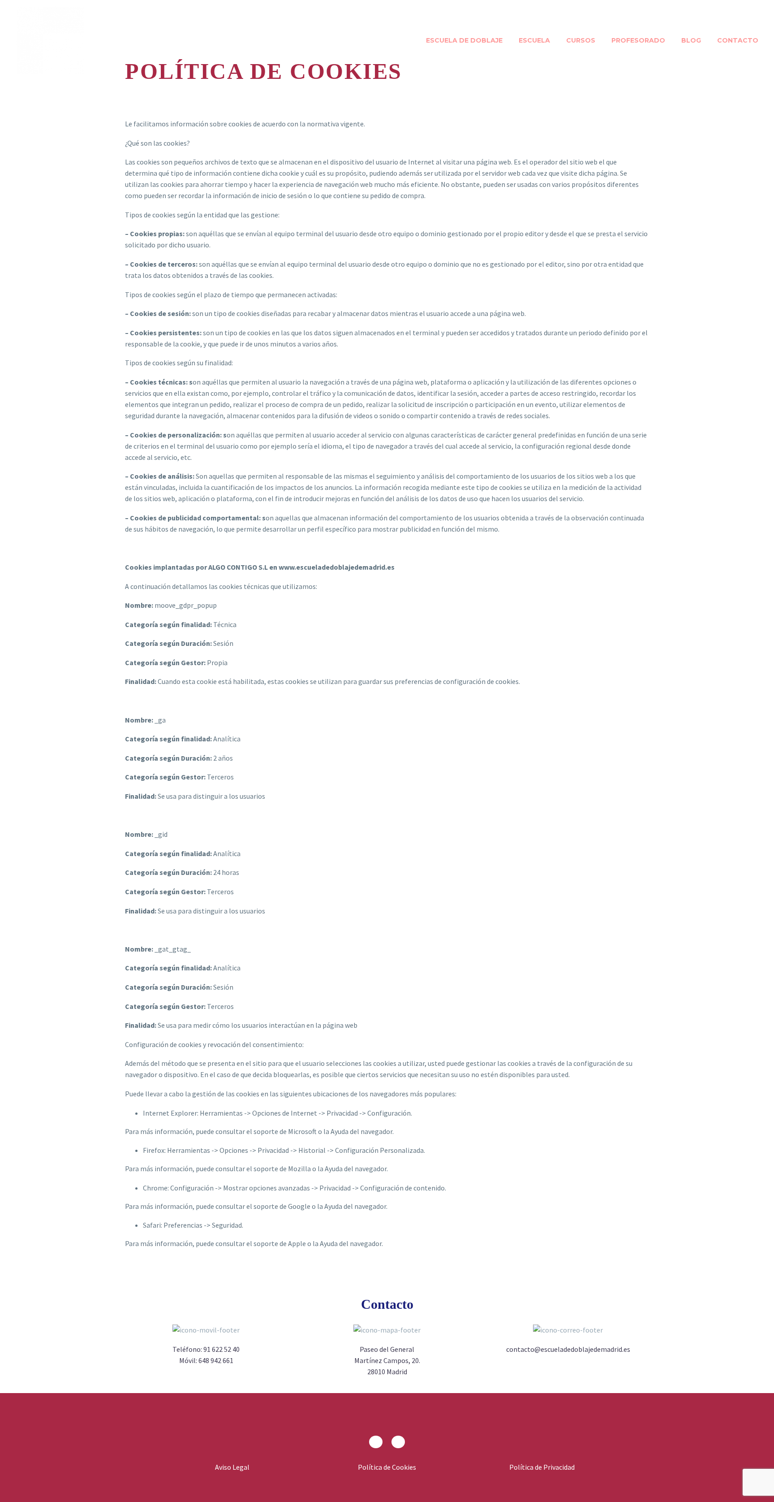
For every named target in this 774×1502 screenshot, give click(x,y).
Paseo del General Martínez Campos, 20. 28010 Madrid (387, 1360)
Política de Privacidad (542, 1467)
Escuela (534, 40)
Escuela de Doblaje (464, 40)
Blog (691, 40)
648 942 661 (215, 1360)
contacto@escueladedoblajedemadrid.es (568, 1349)
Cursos (580, 40)
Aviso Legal (232, 1467)
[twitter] (398, 1442)
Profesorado (638, 40)
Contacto (737, 40)
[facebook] (376, 1442)
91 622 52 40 (221, 1349)
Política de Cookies (387, 1467)
